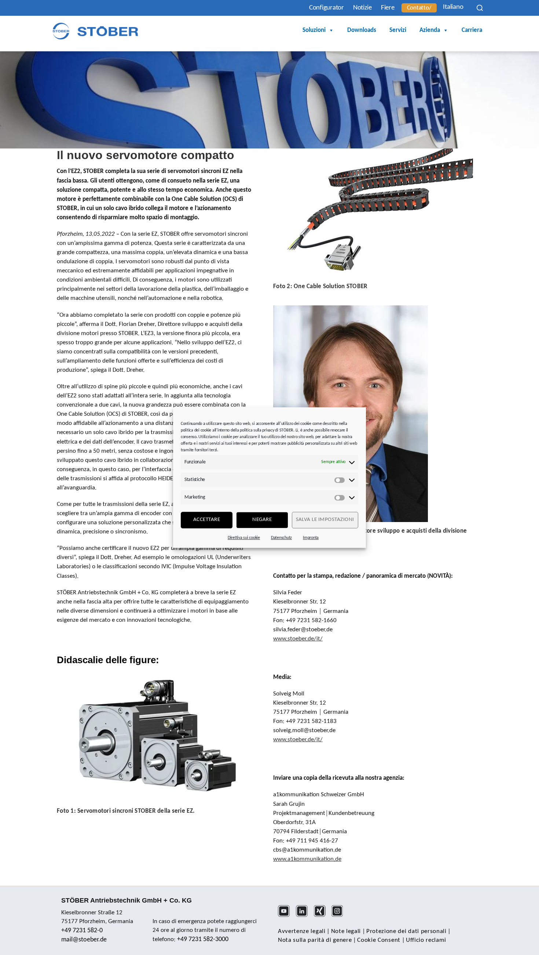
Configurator (326, 7)
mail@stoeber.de (84, 939)
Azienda (429, 30)
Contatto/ (419, 8)
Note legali (346, 931)
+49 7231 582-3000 (202, 939)
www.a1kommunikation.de (307, 859)
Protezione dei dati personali (406, 931)
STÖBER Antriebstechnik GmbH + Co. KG (126, 900)
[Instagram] (339, 915)
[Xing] (322, 915)
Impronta (311, 538)
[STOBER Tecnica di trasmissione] (95, 31)
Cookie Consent (378, 940)
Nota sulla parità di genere (315, 940)
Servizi (397, 30)
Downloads (361, 30)
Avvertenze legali (302, 931)
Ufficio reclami (426, 940)
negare (262, 519)
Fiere (388, 7)
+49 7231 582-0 (82, 930)
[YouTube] (286, 915)
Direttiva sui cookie (244, 538)
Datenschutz (281, 538)
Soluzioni (314, 30)
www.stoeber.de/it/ (298, 639)
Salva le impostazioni (325, 519)
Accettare (206, 519)
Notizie (362, 7)
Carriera (472, 30)
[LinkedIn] (304, 915)
